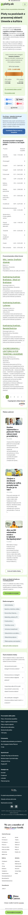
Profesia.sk (4, 839)
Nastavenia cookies (6, 803)
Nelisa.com (4, 854)
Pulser (16, 873)
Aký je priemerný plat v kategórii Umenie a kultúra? (12, 667)
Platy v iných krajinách (7, 724)
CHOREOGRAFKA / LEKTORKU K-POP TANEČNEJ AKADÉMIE (13, 351)
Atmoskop (4, 852)
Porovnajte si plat (10, 93)
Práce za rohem (5, 849)
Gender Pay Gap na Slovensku (10, 755)
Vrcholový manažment (11, 629)
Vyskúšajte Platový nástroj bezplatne (14, 131)
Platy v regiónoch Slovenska (9, 721)
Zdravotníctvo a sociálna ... (12, 633)
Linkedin (3, 778)
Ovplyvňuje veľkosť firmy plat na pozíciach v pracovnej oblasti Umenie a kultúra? (13, 688)
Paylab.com (17, 852)
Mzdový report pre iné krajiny (9, 758)
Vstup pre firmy (5, 761)
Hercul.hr (17, 868)
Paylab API (4, 764)
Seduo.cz (17, 842)
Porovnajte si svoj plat (14, 912)
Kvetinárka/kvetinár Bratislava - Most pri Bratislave (11, 280)
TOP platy (4, 733)
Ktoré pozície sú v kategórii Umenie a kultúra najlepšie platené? (12, 677)
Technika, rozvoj (9, 625)
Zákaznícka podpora (10, 637)
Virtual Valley (18, 871)
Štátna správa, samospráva (12, 641)
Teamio (17, 839)
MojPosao (17, 861)
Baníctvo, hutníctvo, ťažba (12, 609)
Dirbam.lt (4, 868)
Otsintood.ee (5, 873)
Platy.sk (17, 849)
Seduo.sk (17, 844)
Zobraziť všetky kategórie (10, 645)
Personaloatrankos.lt (7, 876)
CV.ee (3, 866)
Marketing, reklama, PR (11, 617)
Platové (5, 781)
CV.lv (3, 863)
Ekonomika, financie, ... (11, 613)
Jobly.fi (3, 888)
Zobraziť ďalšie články (14, 571)
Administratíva (9, 605)
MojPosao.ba (18, 863)
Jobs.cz (4, 837)
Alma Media (19, 814)
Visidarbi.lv (4, 871)
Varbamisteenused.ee (7, 880)
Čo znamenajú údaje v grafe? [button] (13, 89)
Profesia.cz (5, 842)
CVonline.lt (4, 861)
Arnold (16, 837)
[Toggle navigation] (25, 4)
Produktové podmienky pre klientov (11, 741)
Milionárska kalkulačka (7, 727)
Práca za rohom (5, 847)
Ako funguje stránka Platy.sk (9, 744)
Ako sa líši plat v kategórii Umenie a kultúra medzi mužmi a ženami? (13, 700)
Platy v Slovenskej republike (9, 719)
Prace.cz (4, 844)
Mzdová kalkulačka (6, 730)
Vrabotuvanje (18, 866)
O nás (2, 747)
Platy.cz (17, 847)
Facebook (4, 775)
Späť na (13, 9)
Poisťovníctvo (9, 621)
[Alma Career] (14, 897)
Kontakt (3, 772)
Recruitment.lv (5, 878)
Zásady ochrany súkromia (8, 799)
